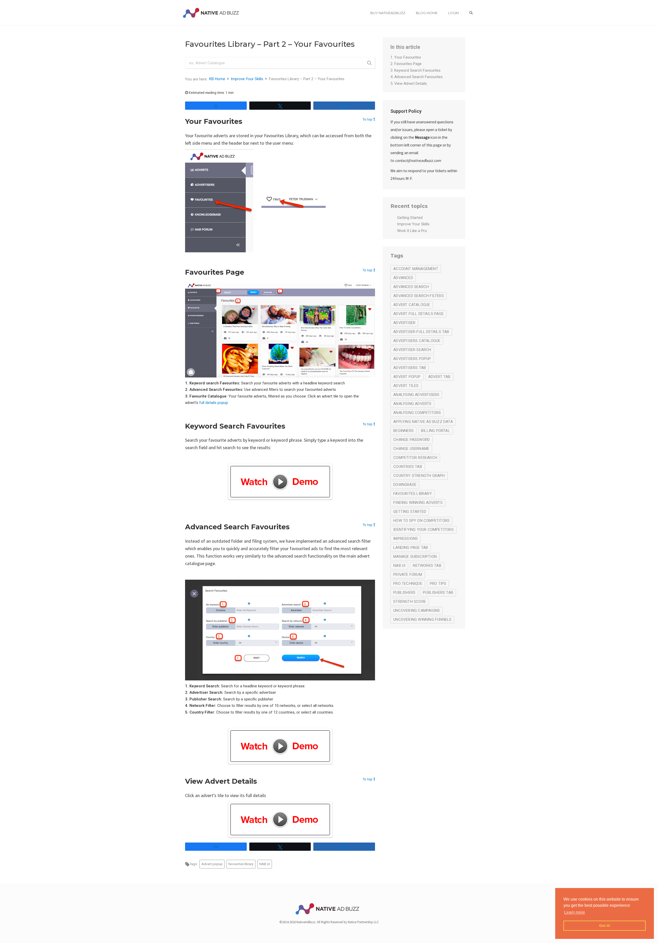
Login (453, 13)
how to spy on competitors (421, 520)
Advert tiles (405, 385)
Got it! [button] (604, 925)
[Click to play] (280, 482)
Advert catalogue (411, 304)
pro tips (438, 583)
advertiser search (412, 349)
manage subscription (415, 556)
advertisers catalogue (416, 340)
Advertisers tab (409, 367)
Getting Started (410, 217)
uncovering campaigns (416, 610)
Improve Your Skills (247, 79)
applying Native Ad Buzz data (423, 421)
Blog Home (426, 13)
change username (411, 448)
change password (411, 439)
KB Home (217, 79)
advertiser (404, 322)
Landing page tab (410, 547)
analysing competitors (417, 412)
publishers (404, 592)
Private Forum (407, 574)
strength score (409, 601)
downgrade (404, 484)
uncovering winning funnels (422, 619)
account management (415, 268)
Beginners (403, 430)
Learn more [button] (574, 912)
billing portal (435, 430)
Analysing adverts (412, 403)
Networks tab (427, 565)
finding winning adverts (418, 502)
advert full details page (418, 313)
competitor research (415, 457)
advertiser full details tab (421, 331)
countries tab (407, 466)
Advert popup (212, 864)
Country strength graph (419, 475)
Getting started (409, 511)
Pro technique (407, 583)
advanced (403, 277)
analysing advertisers (416, 394)
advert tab (439, 376)
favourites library (240, 864)
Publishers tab (438, 592)
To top (367, 119)
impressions (405, 538)
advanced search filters (418, 295)
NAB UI (264, 864)
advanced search (411, 286)
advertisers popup (412, 358)
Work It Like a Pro (412, 230)
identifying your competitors (423, 529)
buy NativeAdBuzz (387, 13)
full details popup (213, 402)
